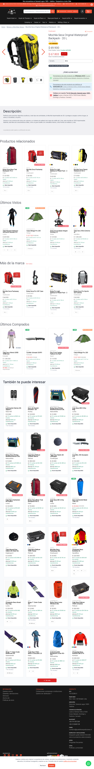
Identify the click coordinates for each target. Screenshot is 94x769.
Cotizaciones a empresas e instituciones (49, 691)
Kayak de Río (66, 18)
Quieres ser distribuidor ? (44, 693)
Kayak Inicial (11, 18)
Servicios (6, 696)
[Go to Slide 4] (31, 80)
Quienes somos (8, 691)
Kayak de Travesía (24, 18)
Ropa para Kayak (53, 18)
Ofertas (69, 11)
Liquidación (63, 11)
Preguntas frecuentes (76, 742)
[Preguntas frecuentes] (92, 4)
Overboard (51, 31)
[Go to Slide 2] (15, 80)
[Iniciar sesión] (82, 11)
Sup (44, 22)
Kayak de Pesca (39, 18)
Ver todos (29, 264)
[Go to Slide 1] (7, 80)
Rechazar (43, 765)
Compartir (90, 31)
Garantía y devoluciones (10, 693)
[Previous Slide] (3, 52)
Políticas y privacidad (76, 748)
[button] (23, 52)
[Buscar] (52, 11)
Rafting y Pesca (62, 22)
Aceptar (51, 765)
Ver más (48, 680)
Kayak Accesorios (79, 18)
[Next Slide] (43, 52)
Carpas (36, 22)
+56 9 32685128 (82, 4)
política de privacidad (69, 761)
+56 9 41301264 (69, 4)
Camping (27, 22)
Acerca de (6, 698)
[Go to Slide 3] (23, 80)
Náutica (51, 22)
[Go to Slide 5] (39, 80)
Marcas (75, 11)
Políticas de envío (8, 700)
